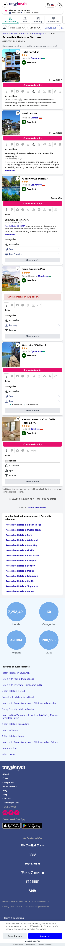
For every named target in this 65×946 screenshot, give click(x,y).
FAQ (4, 794)
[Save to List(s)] (18, 52)
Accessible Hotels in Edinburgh (22, 576)
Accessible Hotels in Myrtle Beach (23, 529)
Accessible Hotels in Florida (20, 550)
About (5, 774)
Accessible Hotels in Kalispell (21, 560)
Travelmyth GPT (10, 802)
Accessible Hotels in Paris (19, 535)
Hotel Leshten (30, 113)
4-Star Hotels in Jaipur (13, 736)
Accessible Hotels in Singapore (22, 586)
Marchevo (43, 276)
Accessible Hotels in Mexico (20, 570)
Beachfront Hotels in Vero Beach (18, 697)
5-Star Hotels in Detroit (13, 690)
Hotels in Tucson (10, 730)
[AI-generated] (20, 100)
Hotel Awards (9, 786)
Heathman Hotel (10, 748)
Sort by (32, 28)
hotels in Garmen (37, 507)
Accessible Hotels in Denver (20, 591)
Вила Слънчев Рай (33, 269)
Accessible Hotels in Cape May (21, 545)
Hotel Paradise (30, 52)
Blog (4, 790)
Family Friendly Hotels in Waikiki (18, 709)
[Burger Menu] (5, 5)
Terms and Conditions (45, 944)
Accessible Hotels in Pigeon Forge (23, 524)
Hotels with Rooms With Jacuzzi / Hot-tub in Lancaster (29, 703)
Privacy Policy (30, 944)
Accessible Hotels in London (20, 565)
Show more (31, 260)
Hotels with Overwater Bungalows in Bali (22, 684)
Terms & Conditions (14, 917)
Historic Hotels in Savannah (16, 672)
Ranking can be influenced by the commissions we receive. (28, 46)
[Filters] (4, 27)
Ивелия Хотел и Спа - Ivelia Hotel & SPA (38, 421)
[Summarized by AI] (20, 159)
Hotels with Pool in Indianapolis (18, 678)
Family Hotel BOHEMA (35, 178)
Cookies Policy (18, 944)
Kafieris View (8, 754)
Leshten (35, 117)
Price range (15, 28)
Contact (6, 798)
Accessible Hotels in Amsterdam (22, 555)
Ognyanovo (50, 27)
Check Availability (32, 85)
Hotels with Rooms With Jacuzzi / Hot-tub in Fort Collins (30, 742)
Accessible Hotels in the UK (20, 581)
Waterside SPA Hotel (34, 345)
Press (5, 778)
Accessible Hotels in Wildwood (22, 540)
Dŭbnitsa (35, 429)
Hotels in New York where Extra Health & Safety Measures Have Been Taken (31, 716)
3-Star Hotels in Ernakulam (15, 723)
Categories (8, 782)
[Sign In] (60, 5)
